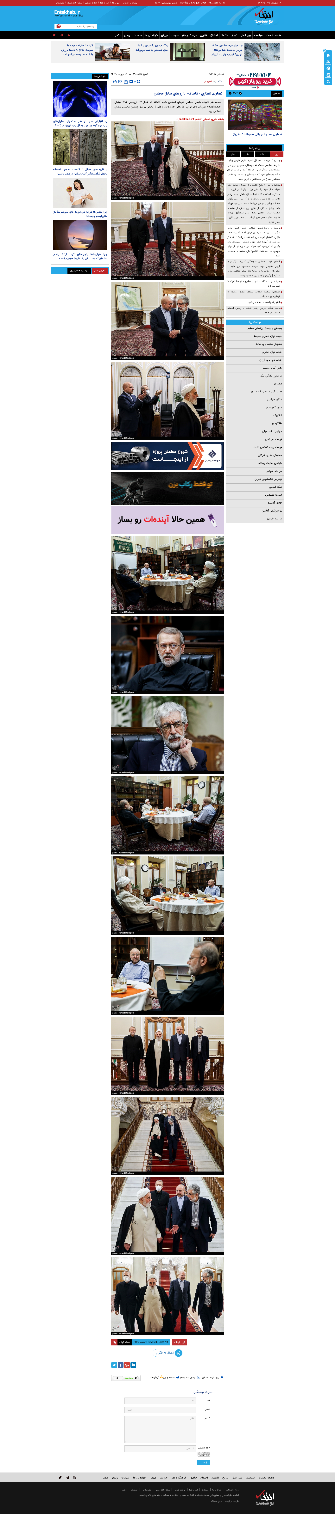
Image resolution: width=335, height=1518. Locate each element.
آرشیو (124, 1490)
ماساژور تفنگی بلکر (271, 375)
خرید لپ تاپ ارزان (270, 360)
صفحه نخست (274, 35)
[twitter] (54, 35)
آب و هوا (104, 3)
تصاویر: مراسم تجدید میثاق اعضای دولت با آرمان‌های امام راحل (256, 136)
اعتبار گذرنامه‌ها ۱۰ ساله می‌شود (264, 302)
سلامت (138, 35)
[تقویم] (328, 74)
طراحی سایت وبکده (270, 463)
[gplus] (127, 1365)
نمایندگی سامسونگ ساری (266, 391)
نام (208, 1400)
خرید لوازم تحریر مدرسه (268, 336)
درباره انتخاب (232, 1490)
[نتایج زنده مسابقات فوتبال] (328, 81)
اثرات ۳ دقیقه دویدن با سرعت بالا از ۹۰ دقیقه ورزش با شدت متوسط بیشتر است (77, 50)
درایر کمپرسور (274, 407)
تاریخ (234, 35)
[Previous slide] (240, 93)
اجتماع (214, 35)
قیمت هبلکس (273, 439)
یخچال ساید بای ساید (269, 344)
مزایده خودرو (274, 471)
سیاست (258, 35)
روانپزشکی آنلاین (272, 510)
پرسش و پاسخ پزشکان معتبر (265, 328)
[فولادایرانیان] (167, 456)
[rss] (68, 35)
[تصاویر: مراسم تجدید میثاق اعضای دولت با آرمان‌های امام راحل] (255, 115)
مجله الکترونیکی (162, 1490)
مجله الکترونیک (74, 3)
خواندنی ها (151, 35)
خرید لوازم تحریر (272, 352)
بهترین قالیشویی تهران (268, 479)
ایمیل (207, 1409)
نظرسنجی (59, 3)
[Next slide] (230, 93)
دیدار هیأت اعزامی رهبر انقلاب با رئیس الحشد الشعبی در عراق (253, 310)
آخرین (208, 81)
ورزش (164, 35)
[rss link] (74, 1477)
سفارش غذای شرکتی (270, 455)
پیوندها (115, 3)
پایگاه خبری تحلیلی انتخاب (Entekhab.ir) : (200, 119)
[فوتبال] (328, 68)
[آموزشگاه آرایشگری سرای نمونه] (167, 520)
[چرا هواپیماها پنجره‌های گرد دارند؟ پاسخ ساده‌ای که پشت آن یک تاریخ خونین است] (80, 235)
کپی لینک (179, 1342)
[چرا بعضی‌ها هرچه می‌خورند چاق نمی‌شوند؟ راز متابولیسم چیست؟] (80, 193)
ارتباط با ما (217, 1490)
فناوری (203, 35)
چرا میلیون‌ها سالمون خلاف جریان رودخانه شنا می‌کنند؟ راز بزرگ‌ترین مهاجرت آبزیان (227, 50)
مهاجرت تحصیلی (272, 431)
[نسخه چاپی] (115, 81)
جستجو (134, 1490)
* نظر (207, 1418)
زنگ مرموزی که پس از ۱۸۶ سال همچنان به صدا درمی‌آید (152, 47)
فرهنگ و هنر (189, 35)
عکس (118, 35)
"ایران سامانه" (216, 1501)
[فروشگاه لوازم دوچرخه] (167, 488)
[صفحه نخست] (328, 55)
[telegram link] (67, 1477)
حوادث (175, 35)
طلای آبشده (275, 502)
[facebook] (120, 1365)
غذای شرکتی (274, 399)
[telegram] (61, 35)
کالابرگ (277, 415)
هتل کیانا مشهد (272, 367)
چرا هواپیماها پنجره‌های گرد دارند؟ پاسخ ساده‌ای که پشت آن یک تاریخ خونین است (80, 256)
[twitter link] (60, 1477)
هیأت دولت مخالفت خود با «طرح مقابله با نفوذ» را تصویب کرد (253, 283)
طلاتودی (277, 423)
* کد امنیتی (204, 1448)
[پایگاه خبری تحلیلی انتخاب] (267, 17)
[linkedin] (133, 1365)
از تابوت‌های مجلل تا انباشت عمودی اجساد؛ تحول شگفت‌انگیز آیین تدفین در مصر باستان (80, 171)
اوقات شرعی (91, 3)
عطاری (278, 383)
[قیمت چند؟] (328, 61)
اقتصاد (224, 35)
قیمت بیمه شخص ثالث (268, 447)
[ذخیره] (126, 82)
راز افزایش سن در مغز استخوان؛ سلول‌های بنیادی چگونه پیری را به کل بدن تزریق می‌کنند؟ (80, 123)
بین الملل (246, 35)
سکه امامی (275, 487)
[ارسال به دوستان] (120, 81)
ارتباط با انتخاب (130, 3)
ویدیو (127, 35)
